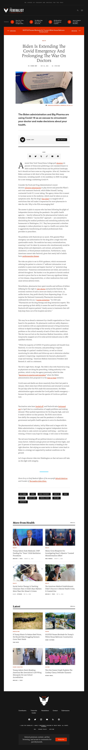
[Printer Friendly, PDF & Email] (58, 156)
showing (59, 163)
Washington (23, 502)
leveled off (39, 406)
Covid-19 (56, 494)
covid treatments (44, 494)
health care (32, 498)
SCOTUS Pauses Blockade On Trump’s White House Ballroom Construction (59, 635)
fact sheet (45, 199)
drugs (65, 494)
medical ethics (45, 498)
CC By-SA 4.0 (68, 105)
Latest (16, 606)
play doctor (41, 289)
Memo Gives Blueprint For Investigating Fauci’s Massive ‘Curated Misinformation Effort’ (59, 553)
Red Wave (56, 498)
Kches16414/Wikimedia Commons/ (56, 105)
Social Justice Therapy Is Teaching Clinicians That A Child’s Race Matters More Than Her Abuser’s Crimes (27, 588)
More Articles (61, 139)
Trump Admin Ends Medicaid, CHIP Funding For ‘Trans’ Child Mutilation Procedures (27, 553)
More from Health (23, 522)
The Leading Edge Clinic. (38, 481)
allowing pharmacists (33, 188)
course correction (42, 300)
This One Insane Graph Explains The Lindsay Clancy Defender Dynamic (58, 671)
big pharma (23, 494)
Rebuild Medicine (61, 478)
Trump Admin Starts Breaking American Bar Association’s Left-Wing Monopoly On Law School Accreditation (27, 673)
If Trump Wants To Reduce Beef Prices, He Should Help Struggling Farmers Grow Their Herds (27, 636)
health (22, 498)
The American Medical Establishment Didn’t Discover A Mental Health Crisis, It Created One (60, 588)
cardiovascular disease (30, 256)
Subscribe (61, 739)
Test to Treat (51, 378)
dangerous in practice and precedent (32, 375)
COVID (32, 494)
